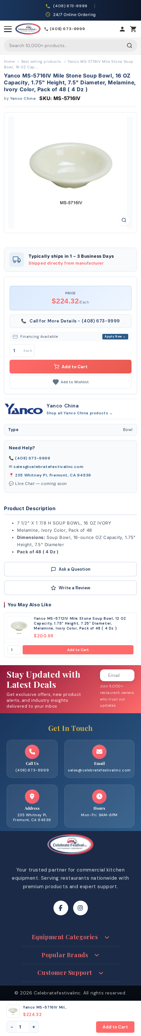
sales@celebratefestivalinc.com (48, 466)
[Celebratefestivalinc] (70, 856)
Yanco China (23, 98)
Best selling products (41, 61)
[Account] (122, 29)
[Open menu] (8, 29)
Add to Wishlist (75, 382)
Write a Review (74, 588)
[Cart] (133, 29)
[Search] (129, 45)
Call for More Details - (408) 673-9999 (70, 321)
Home (9, 61)
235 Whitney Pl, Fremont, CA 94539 (53, 475)
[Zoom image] (124, 220)
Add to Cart (78, 650)
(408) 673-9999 (32, 458)
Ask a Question (75, 569)
